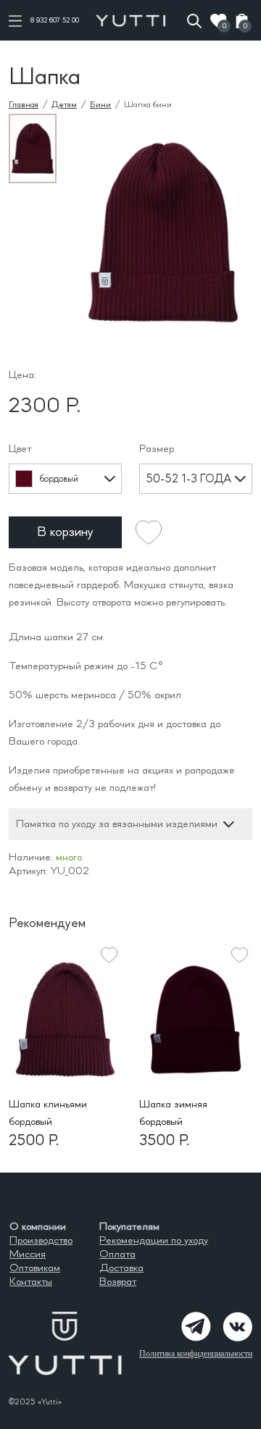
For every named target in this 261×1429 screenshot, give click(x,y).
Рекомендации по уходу (153, 1240)
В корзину (65, 532)
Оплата (117, 1254)
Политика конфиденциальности (195, 1354)
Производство (40, 1240)
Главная (23, 104)
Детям (64, 104)
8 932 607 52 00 (54, 20)
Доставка (121, 1268)
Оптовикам (34, 1268)
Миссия (27, 1254)
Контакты (30, 1282)
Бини (100, 104)
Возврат (117, 1282)
